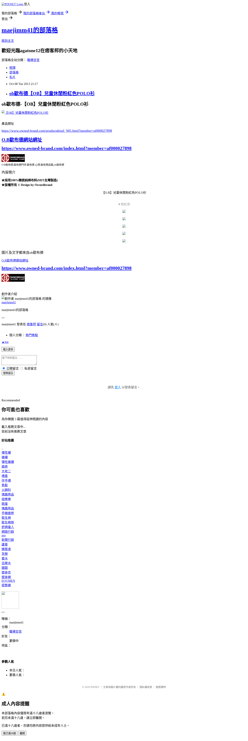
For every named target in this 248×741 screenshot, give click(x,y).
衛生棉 (6, 517)
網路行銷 (8, 531)
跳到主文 (8, 40)
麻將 (5, 466)
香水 (5, 558)
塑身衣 (6, 572)
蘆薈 (5, 544)
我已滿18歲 (9, 733)
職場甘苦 (33, 60)
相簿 (12, 67)
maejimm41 (9, 302)
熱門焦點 (32, 335)
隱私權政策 (146, 687)
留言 (40, 324)
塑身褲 (6, 577)
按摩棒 (6, 499)
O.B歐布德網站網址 (22, 139)
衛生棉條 (8, 522)
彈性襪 (6, 452)
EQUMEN (8, 580)
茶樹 (5, 553)
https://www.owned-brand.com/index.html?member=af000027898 (67, 148)
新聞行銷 (8, 540)
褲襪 (5, 457)
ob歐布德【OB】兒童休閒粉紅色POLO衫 (52, 93)
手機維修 (8, 513)
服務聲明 (161, 687)
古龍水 (6, 563)
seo (4, 535)
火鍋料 (6, 489)
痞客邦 (31, 324)
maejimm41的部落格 (30, 30)
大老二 (6, 471)
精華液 (6, 549)
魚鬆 (5, 485)
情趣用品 (8, 494)
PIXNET (95, 687)
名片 (12, 77)
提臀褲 (6, 585)
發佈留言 (8, 373)
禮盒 (5, 476)
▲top (5, 342)
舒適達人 (8, 527)
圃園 (5, 567)
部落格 (14, 72)
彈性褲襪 (8, 462)
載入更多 (8, 349)
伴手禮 (6, 480)
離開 (22, 733)
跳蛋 (5, 503)
